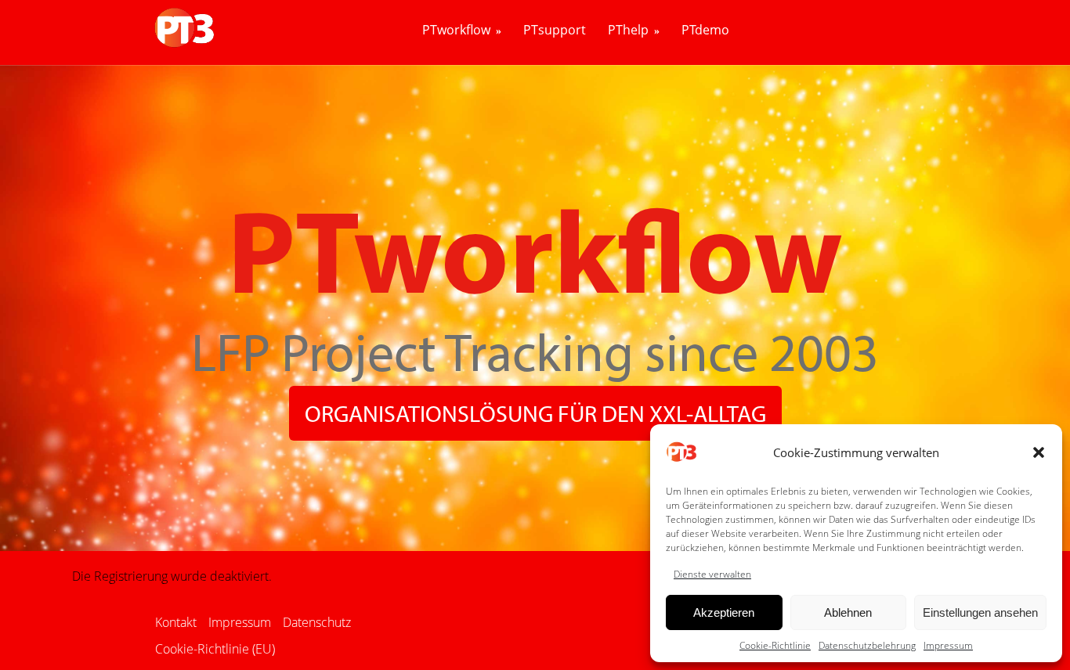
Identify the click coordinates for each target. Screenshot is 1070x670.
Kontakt (176, 622)
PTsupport (554, 30)
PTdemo (705, 30)
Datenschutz (317, 622)
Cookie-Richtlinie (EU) (215, 648)
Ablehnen (848, 612)
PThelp (628, 30)
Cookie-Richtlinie (775, 645)
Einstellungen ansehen (980, 612)
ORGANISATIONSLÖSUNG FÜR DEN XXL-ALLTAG (535, 413)
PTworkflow (456, 30)
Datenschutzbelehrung (867, 645)
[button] (1039, 452)
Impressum (948, 645)
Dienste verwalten (712, 574)
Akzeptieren (723, 612)
